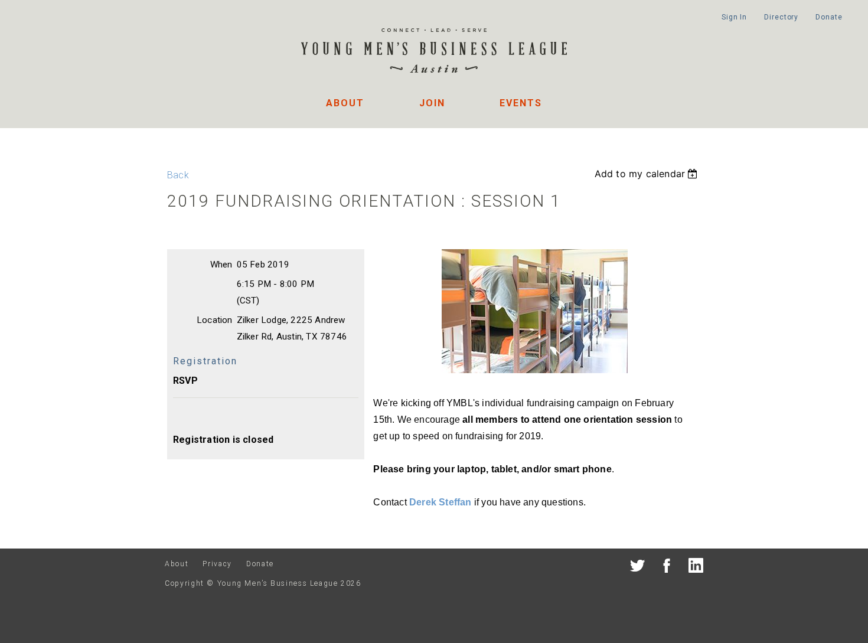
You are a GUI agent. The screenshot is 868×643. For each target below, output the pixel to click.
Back (178, 175)
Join (432, 103)
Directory (781, 17)
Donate (828, 17)
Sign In (734, 17)
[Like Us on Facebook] (667, 567)
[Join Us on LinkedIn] (695, 567)
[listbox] (648, 174)
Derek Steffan (440, 502)
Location (215, 320)
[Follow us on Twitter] (637, 567)
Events (521, 103)
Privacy (217, 564)
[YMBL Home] (434, 52)
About (345, 103)
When (221, 264)
